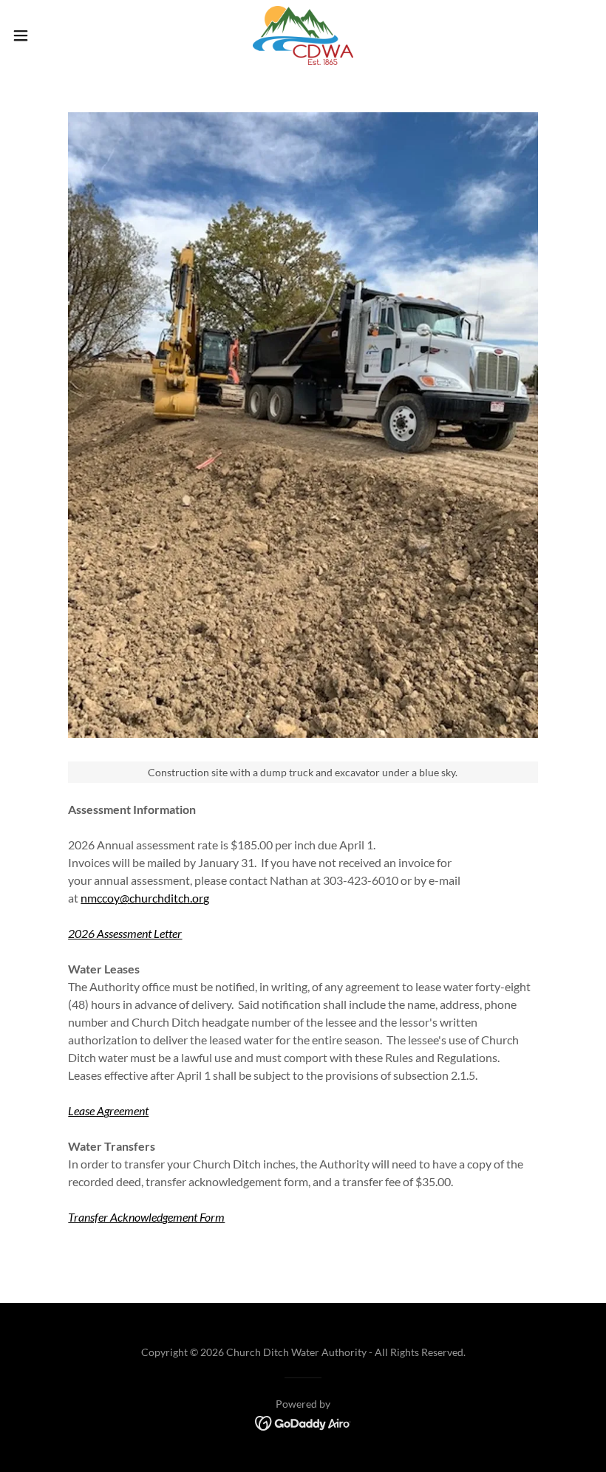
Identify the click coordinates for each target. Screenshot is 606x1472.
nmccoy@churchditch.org (145, 898)
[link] (303, 35)
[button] (50, 35)
